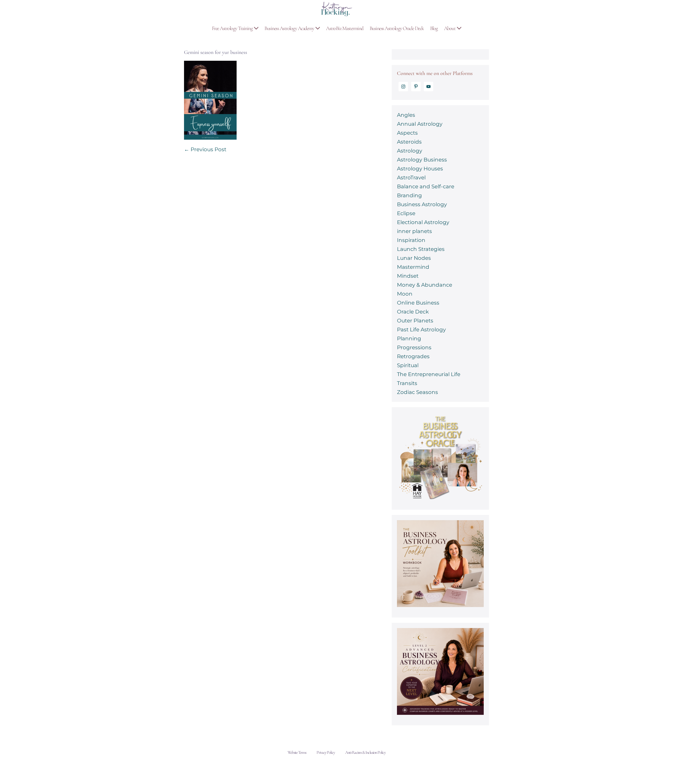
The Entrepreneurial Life (428, 374)
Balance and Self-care (425, 186)
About (450, 28)
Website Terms (297, 752)
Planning (409, 338)
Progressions (414, 347)
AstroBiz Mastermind (344, 28)
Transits (407, 383)
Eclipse (406, 213)
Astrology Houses (420, 168)
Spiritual (408, 365)
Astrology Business (422, 159)
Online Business (418, 303)
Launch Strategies (421, 249)
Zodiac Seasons (417, 392)
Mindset (408, 276)
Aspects (407, 133)
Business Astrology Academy (289, 28)
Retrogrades (413, 356)
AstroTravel (411, 177)
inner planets (414, 231)
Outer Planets (415, 320)
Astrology (409, 151)
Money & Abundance (424, 285)
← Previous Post (205, 149)
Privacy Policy (326, 752)
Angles (406, 115)
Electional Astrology (423, 222)
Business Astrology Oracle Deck (397, 28)
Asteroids (409, 142)
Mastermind (413, 267)
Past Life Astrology (421, 329)
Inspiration (411, 240)
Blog (434, 28)
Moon (404, 294)
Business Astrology (422, 204)
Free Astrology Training (232, 28)
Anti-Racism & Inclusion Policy (365, 752)
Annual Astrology (419, 124)
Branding (409, 195)
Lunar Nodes (414, 258)
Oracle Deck (413, 311)
